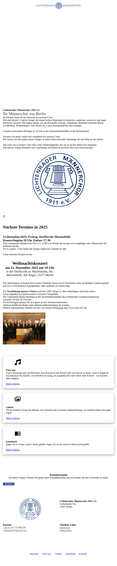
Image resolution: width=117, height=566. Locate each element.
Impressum (65, 527)
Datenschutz (66, 530)
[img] (58, 5)
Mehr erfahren (13, 384)
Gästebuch (70, 554)
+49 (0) (7, 527)
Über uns (46, 554)
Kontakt (83, 554)
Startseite (34, 554)
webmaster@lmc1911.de (15, 530)
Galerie (58, 554)
